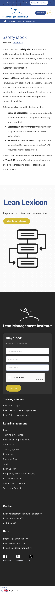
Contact (40, 13)
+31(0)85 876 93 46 (20, 538)
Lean (5, 430)
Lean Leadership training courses (19, 410)
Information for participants (16, 439)
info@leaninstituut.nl (21, 547)
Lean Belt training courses (16, 415)
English (11, 590)
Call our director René (38, 3)
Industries (8, 454)
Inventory (18, 42)
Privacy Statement (12, 478)
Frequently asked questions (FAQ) (19, 473)
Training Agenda (11, 449)
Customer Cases (11, 459)
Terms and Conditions (13, 488)
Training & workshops (14, 435)
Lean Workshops (11, 405)
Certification (9, 444)
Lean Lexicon (9, 469)
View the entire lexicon (16, 221)
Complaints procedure (14, 483)
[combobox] (11, 590)
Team (5, 464)
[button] (49, 12)
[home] (15, 13)
